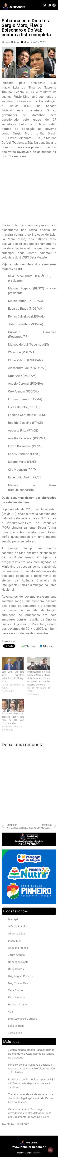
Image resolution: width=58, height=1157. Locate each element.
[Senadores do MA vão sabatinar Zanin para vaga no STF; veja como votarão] (13, 705)
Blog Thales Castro (19, 983)
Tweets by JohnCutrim (15, 1124)
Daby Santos (16, 969)
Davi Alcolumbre (20, 276)
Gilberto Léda (16, 933)
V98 (10, 1011)
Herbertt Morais (18, 1004)
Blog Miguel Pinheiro (20, 976)
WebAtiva (37, 1153)
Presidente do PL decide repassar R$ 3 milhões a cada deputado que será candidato (32, 1083)
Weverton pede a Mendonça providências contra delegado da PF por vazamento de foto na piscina (30, 1112)
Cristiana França (18, 947)
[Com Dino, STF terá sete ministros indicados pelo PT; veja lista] (13, 663)
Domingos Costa (18, 961)
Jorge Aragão (16, 954)
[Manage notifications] (50, 1149)
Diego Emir (15, 940)
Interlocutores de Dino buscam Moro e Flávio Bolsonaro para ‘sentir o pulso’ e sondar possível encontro (38, 678)
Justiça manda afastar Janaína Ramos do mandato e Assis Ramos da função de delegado (31, 1053)
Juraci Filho (15, 1032)
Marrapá (13, 919)
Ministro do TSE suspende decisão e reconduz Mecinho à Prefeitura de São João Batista (31, 1068)
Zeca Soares (15, 990)
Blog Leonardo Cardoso (22, 1018)
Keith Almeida (16, 997)
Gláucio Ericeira (17, 926)
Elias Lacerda (16, 1025)
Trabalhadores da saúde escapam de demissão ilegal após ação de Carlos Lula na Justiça (30, 1098)
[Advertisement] (29, 191)
